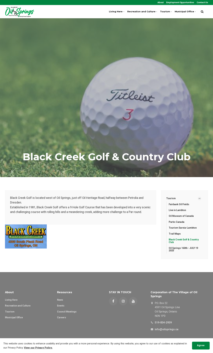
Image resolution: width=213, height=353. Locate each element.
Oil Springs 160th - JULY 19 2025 (183, 249)
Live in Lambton (177, 210)
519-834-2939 (163, 322)
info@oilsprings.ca (166, 329)
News (60, 300)
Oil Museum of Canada (181, 216)
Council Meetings (67, 311)
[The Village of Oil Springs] (19, 11)
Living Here (115, 11)
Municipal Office (184, 11)
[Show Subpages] (199, 198)
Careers (61, 317)
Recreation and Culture (141, 11)
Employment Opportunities (180, 2)
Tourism (165, 11)
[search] (202, 11)
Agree (201, 345)
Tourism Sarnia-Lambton (183, 227)
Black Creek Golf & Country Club (184, 240)
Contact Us (202, 2)
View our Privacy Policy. (38, 347)
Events (60, 305)
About (160, 2)
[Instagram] (123, 301)
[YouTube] (133, 301)
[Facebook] (113, 301)
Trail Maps (175, 233)
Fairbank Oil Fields (179, 204)
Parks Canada (176, 222)
